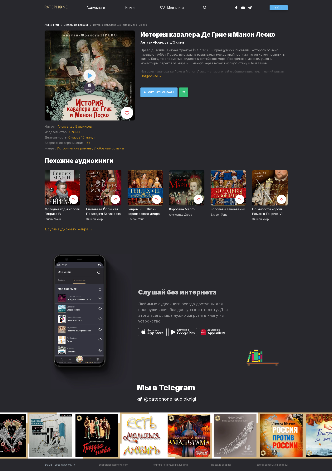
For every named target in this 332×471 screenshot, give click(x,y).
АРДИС (74, 132)
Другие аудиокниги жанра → (69, 229)
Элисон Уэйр (94, 219)
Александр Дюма (180, 214)
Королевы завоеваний (228, 209)
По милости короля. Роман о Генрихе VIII (268, 211)
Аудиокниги (95, 7)
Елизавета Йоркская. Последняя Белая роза (103, 211)
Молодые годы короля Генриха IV (62, 211)
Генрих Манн (53, 219)
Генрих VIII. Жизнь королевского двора (144, 211)
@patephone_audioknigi (170, 399)
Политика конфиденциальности (170, 464)
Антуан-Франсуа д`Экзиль (162, 42)
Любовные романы (76, 24)
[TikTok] (236, 7)
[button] (279, 7)
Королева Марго (182, 209)
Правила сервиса (221, 464)
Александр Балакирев (74, 126)
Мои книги (175, 7)
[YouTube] (243, 7)
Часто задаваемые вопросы (271, 464)
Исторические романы (74, 148)
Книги (129, 7)
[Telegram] (250, 7)
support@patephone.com (113, 464)
